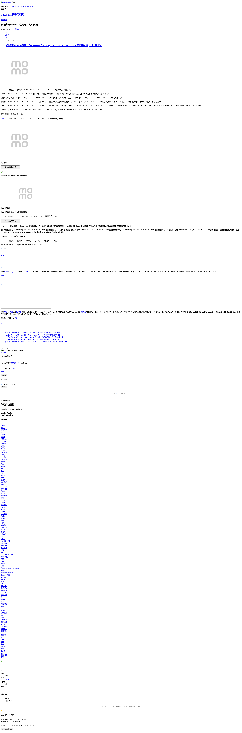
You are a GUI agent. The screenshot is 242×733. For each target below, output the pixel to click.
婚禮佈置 (4, 588)
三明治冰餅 (4, 439)
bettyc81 (3, 352)
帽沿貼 (3, 428)
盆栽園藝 (4, 548)
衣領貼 (3, 425)
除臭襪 (3, 434)
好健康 (3, 523)
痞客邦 (13, 363)
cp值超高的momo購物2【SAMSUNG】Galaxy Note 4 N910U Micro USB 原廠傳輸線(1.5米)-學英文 (53, 45)
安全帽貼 (4, 443)
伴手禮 (3, 466)
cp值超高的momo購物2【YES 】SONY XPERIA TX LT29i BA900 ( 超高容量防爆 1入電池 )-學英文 (37, 342)
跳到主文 (4, 20)
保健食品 (4, 525)
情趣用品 (4, 613)
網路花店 (4, 586)
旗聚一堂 (4, 459)
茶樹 (2, 642)
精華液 (3, 639)
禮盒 (15, 318)
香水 (2, 644)
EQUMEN (4, 655)
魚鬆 (2, 276)
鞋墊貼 (3, 119)
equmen (13, 272)
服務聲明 (139, 706)
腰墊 (2, 561)
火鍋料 (3, 477)
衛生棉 (3, 624)
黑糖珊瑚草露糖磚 (7, 573)
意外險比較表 (5, 541)
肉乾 (2, 471)
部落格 (7, 35)
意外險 (3, 539)
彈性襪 (3, 599)
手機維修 (4, 622)
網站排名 (4, 579)
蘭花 (2, 552)
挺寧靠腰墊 (4, 557)
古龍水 (3, 646)
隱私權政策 (132, 706)
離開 (11, 729)
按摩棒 (3, 615)
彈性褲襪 (4, 604)
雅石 (2, 550)
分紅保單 (4, 543)
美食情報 (16, 29)
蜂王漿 (3, 530)
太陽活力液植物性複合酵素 (10, 568)
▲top (2, 371)
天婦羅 (3, 475)
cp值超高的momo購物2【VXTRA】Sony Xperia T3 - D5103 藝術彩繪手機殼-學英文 (32, 339)
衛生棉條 (4, 626)
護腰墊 (3, 564)
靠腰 (2, 559)
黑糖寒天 (4, 570)
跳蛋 (2, 617)
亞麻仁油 (4, 527)
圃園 (2, 648)
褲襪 (2, 601)
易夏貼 (3, 446)
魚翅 (2, 484)
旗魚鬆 (83, 312)
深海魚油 (4, 534)
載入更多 (4, 375)
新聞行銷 (4, 635)
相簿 (6, 33)
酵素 (2, 536)
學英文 (3, 324)
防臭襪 (3, 437)
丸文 (11, 312)
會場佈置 (4, 590)
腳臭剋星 (4, 430)
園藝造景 (4, 545)
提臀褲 (3, 657)
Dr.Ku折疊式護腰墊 (7, 554)
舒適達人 (4, 629)
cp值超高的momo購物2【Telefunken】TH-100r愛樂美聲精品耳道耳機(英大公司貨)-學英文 (34, 337)
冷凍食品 (4, 482)
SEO (2, 581)
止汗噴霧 (4, 453)
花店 (2, 583)
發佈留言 (4, 387)
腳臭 (2, 432)
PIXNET (107, 706)
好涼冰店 (4, 441)
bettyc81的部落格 (12, 14)
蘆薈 (2, 637)
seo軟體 (3, 577)
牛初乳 (3, 532)
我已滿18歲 (5, 729)
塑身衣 (3, 255)
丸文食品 (19, 312)
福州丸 (3, 480)
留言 (17, 363)
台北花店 (4, 592)
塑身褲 (3, 653)
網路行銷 (4, 631)
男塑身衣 (27, 272)
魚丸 (2, 473)
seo (2, 633)
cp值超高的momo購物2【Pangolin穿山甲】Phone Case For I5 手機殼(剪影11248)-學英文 (33, 332)
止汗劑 (3, 450)
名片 (6, 37)
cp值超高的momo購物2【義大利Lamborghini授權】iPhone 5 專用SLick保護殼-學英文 (32, 335)
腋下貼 (3, 448)
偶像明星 (15, 368)
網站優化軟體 (5, 575)
